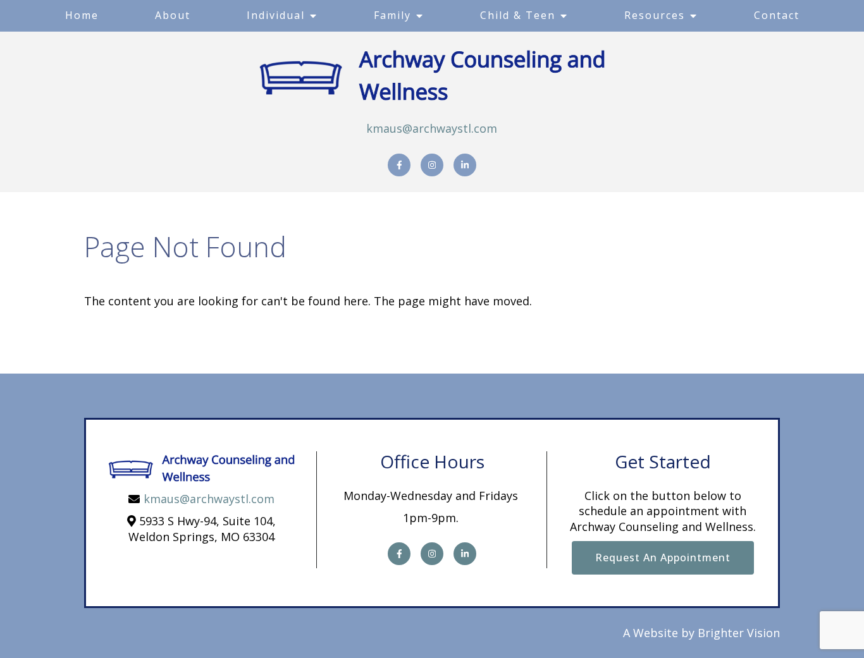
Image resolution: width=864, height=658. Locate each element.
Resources (654, 15)
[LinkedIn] (465, 165)
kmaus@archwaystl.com (431, 128)
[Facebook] (399, 165)
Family (392, 15)
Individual (276, 15)
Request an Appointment (663, 557)
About (172, 15)
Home (82, 15)
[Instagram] (432, 165)
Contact (776, 15)
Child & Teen (517, 15)
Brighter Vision (739, 632)
